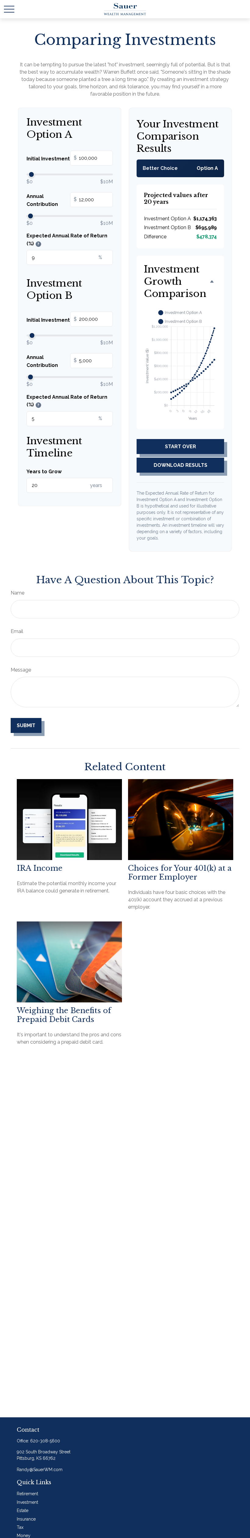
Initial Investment (52, 158)
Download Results (180, 465)
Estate (22, 1510)
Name (17, 593)
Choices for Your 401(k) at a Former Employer (180, 872)
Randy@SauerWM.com (39, 1469)
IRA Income (39, 868)
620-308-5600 (45, 1440)
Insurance (26, 1519)
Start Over (180, 446)
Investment (27, 1502)
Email (17, 631)
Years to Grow (44, 471)
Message (21, 670)
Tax (20, 1527)
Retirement (27, 1493)
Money (23, 1535)
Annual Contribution (52, 200)
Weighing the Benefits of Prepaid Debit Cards (64, 1015)
